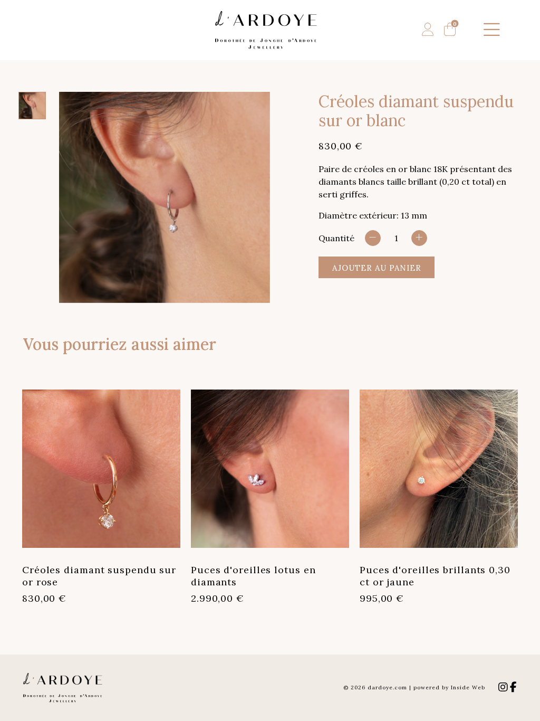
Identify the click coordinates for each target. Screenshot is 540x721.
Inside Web (468, 687)
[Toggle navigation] (492, 30)
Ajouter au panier (376, 268)
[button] (492, 30)
